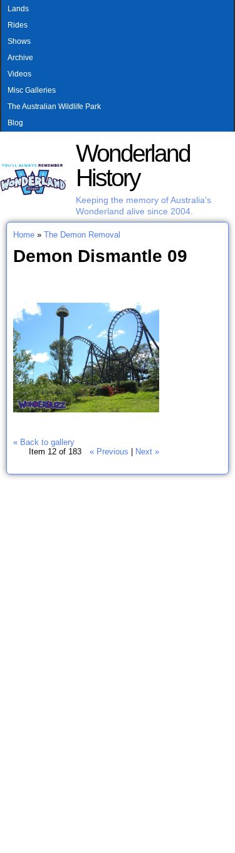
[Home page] (33, 192)
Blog (15, 122)
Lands (18, 8)
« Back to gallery (44, 442)
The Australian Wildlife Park (54, 106)
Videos (19, 74)
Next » (147, 451)
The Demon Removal (82, 234)
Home (23, 234)
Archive (20, 57)
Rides (18, 25)
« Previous (109, 451)
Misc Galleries (32, 90)
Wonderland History (133, 165)
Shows (19, 41)
